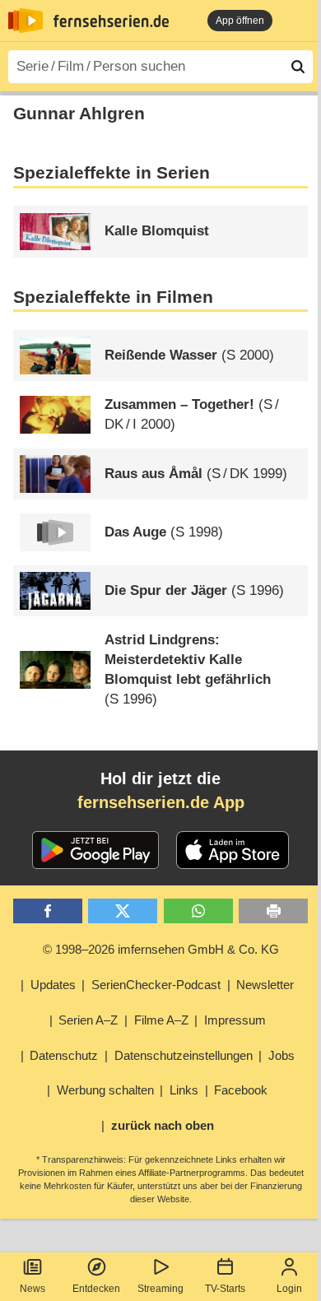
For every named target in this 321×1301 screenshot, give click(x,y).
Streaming (160, 1288)
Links (184, 1090)
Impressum (235, 1020)
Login (289, 1288)
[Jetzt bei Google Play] (96, 850)
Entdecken (96, 1288)
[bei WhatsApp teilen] (198, 911)
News (32, 1288)
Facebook (241, 1090)
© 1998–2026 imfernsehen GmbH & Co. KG (161, 949)
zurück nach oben (162, 1125)
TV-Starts (225, 1288)
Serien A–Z (88, 1020)
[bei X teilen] (122, 911)
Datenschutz (64, 1055)
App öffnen (240, 20)
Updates (53, 985)
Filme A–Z (161, 1020)
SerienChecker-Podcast (156, 985)
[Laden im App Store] (233, 850)
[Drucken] (273, 911)
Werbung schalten (105, 1090)
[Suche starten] (298, 66)
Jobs (281, 1055)
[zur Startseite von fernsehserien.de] (25, 20)
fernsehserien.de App (160, 802)
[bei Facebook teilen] (47, 911)
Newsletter (265, 985)
